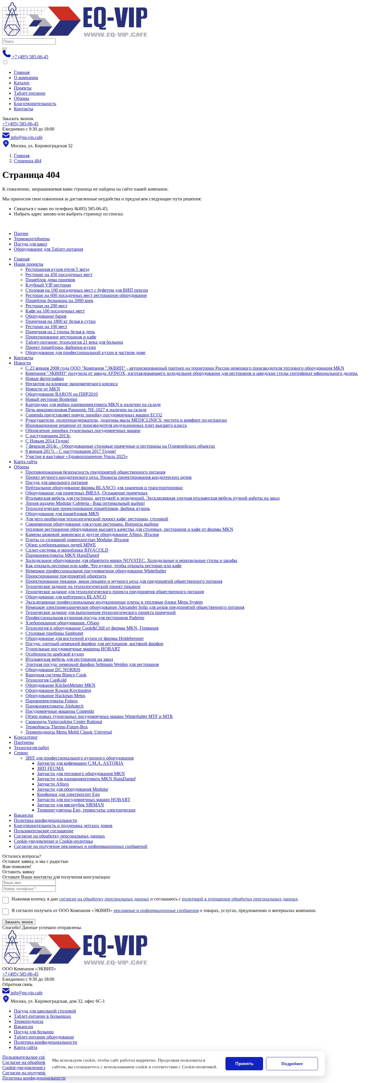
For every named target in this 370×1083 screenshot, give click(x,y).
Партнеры (24, 742)
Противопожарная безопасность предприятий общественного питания (95, 472)
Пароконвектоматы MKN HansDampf (62, 555)
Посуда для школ (30, 243)
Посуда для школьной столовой (45, 1010)
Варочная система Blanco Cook (55, 674)
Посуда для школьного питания (56, 482)
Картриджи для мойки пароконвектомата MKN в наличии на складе (93, 404)
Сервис (21, 752)
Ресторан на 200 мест (46, 305)
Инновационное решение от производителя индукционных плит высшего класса (106, 425)
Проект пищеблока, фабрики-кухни (60, 347)
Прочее (21, 233)
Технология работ (31, 747)
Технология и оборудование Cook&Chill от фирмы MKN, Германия (91, 628)
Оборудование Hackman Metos (55, 695)
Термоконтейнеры (32, 238)
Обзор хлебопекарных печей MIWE (60, 544)
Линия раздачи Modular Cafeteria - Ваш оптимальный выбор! (85, 503)
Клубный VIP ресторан (48, 284)
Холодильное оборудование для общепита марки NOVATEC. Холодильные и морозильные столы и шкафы (131, 560)
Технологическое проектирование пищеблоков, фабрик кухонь (87, 508)
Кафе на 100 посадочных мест (55, 310)
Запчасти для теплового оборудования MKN (81, 773)
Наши (28, 264)
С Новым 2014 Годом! (47, 440)
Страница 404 (27, 160)
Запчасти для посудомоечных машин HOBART (83, 799)
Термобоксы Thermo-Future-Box (56, 726)
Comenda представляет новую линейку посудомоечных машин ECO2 (93, 414)
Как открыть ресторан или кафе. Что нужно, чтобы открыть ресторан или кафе (103, 565)
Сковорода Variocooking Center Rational (63, 721)
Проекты (23, 87)
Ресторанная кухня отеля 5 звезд (57, 269)
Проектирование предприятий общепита (65, 576)
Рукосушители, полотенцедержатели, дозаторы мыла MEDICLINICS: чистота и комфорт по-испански (126, 420)
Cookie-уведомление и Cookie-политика (53, 841)
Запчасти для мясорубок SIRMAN (70, 804)
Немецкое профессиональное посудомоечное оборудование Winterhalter (95, 570)
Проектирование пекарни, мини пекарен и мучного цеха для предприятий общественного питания (123, 581)
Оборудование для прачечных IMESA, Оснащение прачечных (86, 492)
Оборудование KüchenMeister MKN (60, 685)
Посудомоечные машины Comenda (59, 711)
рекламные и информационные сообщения (156, 910)
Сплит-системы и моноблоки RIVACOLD (66, 550)
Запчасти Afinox (53, 783)
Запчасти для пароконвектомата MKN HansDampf (86, 778)
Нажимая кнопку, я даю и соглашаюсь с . (155, 898)
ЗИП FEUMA (50, 768)
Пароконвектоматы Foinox (51, 700)
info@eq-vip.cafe (26, 137)
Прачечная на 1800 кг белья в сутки (60, 321)
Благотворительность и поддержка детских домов (63, 825)
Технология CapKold (45, 680)
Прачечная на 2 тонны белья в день (60, 331)
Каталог (22, 82)
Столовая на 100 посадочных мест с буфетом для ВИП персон (86, 290)
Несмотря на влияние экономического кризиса (71, 383)
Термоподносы (28, 1021)
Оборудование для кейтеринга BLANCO (65, 596)
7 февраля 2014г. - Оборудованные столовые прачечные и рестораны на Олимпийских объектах (120, 446)
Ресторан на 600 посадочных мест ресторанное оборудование (86, 295)
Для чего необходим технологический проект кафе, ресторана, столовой (96, 518)
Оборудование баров (45, 316)
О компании (26, 77)
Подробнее (292, 1063)
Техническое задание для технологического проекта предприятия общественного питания (114, 591)
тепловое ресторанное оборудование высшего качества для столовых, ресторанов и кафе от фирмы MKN (129, 529)
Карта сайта (25, 461)
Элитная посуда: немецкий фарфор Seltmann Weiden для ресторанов (92, 664)
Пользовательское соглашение (43, 830)
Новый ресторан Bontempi (51, 399)
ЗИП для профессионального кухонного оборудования (79, 758)
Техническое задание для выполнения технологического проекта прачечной (100, 612)
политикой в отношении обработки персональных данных (240, 898)
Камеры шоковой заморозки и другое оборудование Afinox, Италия (92, 534)
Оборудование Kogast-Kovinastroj (58, 690)
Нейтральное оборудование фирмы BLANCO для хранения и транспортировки (104, 487)
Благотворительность (35, 103)
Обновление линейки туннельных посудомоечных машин (82, 430)
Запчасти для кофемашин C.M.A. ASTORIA (80, 763)
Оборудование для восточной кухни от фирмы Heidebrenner (84, 638)
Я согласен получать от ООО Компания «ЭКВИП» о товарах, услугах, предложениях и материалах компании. (164, 910)
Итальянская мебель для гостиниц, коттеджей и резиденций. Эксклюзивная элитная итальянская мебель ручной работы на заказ (152, 498)
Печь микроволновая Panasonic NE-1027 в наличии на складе (86, 409)
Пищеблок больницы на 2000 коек (59, 300)
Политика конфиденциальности (45, 820)
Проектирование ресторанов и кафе (60, 336)
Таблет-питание (29, 93)
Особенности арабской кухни (54, 654)
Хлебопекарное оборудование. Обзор (62, 622)
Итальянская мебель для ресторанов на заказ (69, 659)
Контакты (23, 108)
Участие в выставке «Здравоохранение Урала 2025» (76, 456)
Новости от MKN (42, 388)
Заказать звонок (19, 922)
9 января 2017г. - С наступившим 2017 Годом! (70, 451)
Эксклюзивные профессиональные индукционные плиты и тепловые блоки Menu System (114, 602)
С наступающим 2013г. (48, 435)
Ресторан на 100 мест (46, 326)
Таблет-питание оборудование (44, 1036)
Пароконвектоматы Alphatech (54, 706)
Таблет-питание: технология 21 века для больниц (74, 342)
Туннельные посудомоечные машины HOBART (72, 648)
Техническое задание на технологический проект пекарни (82, 586)
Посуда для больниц (34, 1031)
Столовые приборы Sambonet (54, 633)
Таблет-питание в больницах (42, 1016)
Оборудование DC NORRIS (52, 669)
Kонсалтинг (26, 737)
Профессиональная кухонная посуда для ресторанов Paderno (84, 617)
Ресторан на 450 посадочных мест (58, 274)
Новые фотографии (44, 378)
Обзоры (21, 98)
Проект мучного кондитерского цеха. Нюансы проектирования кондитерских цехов (108, 477)
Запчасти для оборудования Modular (72, 789)
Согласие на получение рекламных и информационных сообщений (80, 846)
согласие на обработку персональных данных (104, 898)
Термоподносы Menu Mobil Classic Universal (68, 732)
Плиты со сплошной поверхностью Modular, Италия (77, 539)
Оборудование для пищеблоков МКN (62, 513)
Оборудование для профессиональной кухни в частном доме (85, 352)
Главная (21, 72)
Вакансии (23, 815)
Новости (22, 362)
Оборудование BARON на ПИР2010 (61, 394)
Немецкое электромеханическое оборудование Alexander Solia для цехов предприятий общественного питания (134, 607)
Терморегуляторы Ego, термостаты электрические (86, 809)
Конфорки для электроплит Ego (68, 794)
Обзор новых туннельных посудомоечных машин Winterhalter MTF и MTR (99, 716)
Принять (244, 1063)
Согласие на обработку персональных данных (59, 835)
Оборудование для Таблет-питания (48, 249)
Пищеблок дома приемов (50, 279)
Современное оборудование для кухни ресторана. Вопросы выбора (91, 524)
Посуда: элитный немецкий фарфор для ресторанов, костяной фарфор (94, 643)
